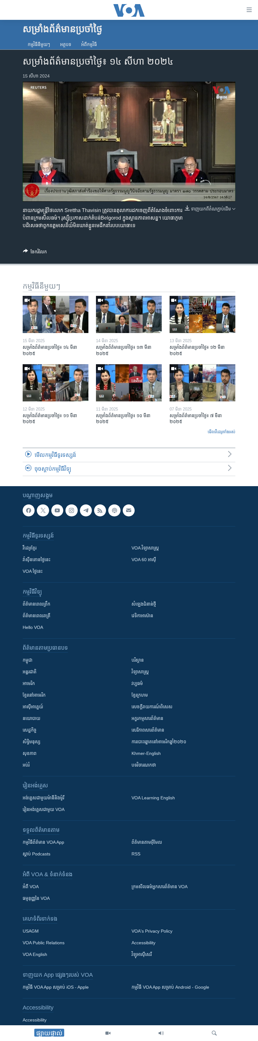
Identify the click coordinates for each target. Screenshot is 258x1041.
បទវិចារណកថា (144, 765)
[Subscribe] (129, 510)
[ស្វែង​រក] (214, 1033)
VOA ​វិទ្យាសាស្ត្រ (145, 547)
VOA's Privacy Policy (152, 931)
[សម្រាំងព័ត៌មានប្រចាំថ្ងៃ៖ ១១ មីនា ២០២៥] (55, 382)
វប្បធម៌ (137, 683)
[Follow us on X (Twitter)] (43, 510)
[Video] (107, 1033)
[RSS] (100, 510)
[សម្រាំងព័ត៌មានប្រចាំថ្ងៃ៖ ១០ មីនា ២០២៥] (129, 382)
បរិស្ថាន (138, 660)
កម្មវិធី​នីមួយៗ (39, 44)
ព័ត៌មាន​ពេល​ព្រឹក (36, 604)
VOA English (35, 954)
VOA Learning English (153, 797)
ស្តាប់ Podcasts (36, 853)
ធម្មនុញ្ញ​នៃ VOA (36, 898)
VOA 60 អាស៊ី (144, 559)
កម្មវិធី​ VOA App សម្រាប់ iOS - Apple (56, 987)
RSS (136, 853)
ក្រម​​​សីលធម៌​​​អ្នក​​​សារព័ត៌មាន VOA (160, 886)
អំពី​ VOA (31, 886)
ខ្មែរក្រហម (140, 695)
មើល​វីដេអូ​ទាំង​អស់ (221, 431)
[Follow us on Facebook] (29, 510)
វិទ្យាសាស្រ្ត (140, 671)
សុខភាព (29, 753)
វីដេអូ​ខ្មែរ (29, 547)
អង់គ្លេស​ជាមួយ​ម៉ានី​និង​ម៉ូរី (43, 797)
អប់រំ (26, 765)
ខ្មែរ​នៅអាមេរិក (34, 695)
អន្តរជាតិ (29, 671)
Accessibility (143, 942)
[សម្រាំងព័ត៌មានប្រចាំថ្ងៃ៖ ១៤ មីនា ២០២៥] (55, 314)
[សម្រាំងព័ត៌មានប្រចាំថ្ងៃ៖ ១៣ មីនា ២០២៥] (129, 314)
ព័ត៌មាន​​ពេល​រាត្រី (36, 615)
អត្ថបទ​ (65, 44)
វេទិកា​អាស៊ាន (142, 615)
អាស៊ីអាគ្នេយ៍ (33, 706)
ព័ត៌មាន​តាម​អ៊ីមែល (147, 842)
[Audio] (161, 1033)
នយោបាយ (31, 718)
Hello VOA (33, 627)
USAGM (31, 931)
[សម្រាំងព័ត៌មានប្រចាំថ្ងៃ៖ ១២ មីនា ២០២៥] (202, 314)
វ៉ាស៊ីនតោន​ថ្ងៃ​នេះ (36, 559)
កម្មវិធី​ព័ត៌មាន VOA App (43, 842)
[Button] (35, 253)
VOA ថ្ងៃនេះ (32, 571)
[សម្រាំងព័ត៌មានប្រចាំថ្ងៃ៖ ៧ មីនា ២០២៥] (202, 382)
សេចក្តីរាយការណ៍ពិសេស (152, 706)
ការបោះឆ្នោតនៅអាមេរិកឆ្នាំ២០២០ (159, 741)
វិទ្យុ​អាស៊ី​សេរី (142, 954)
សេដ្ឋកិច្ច (29, 730)
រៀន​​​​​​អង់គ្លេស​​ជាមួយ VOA (43, 809)
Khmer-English (146, 753)
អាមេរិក (29, 683)
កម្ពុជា (27, 660)
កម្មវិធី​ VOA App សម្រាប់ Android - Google (170, 987)
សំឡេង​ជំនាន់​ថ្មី (144, 604)
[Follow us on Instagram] (71, 510)
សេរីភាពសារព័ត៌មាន (148, 730)
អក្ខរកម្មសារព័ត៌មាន (147, 718)
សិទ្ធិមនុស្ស (31, 741)
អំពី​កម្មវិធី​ (89, 44)
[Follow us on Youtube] (57, 510)
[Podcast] (114, 510)
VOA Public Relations (43, 942)
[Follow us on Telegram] (86, 510)
